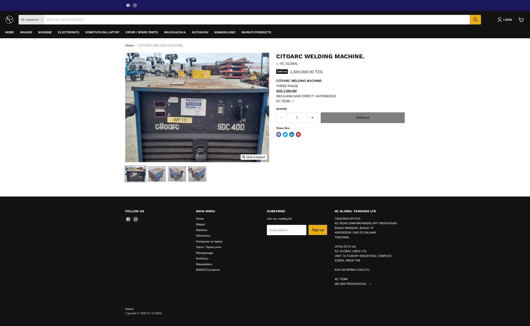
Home (9, 32)
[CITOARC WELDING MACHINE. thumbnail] (135, 174)
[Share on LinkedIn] (291, 134)
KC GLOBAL (289, 63)
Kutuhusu (200, 32)
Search (129, 308)
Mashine (45, 32)
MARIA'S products (256, 32)
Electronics (68, 32)
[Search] (475, 19)
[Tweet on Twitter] (285, 134)
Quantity (281, 108)
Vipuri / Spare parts (141, 32)
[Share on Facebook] (278, 134)
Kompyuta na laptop (102, 32)
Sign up (318, 230)
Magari (26, 32)
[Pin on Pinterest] (298, 134)
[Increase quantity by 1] (313, 117)
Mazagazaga (175, 32)
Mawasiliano (225, 32)
